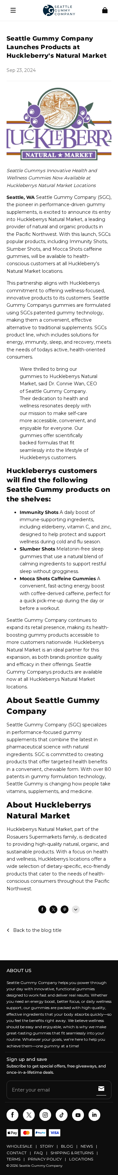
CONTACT (17, 1152)
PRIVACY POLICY (45, 1159)
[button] (13, 10)
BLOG (67, 1146)
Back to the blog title (37, 930)
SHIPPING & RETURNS (71, 1152)
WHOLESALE (19, 1146)
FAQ (38, 1152)
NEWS (87, 1146)
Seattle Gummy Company (40, 1165)
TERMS (13, 1159)
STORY (46, 1146)
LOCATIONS (81, 1159)
